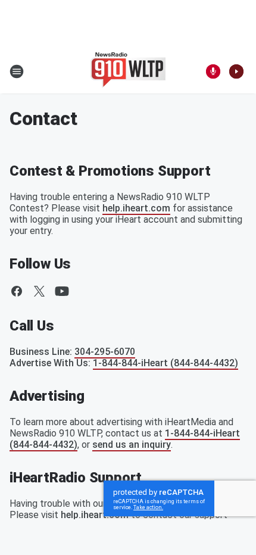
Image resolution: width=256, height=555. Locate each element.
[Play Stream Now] (236, 71)
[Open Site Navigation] (17, 71)
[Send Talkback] (213, 71)
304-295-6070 (104, 351)
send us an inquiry (131, 444)
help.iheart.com (136, 208)
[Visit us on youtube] (62, 291)
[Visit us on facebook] (17, 291)
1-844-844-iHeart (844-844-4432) (165, 363)
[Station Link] (128, 71)
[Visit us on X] (39, 291)
